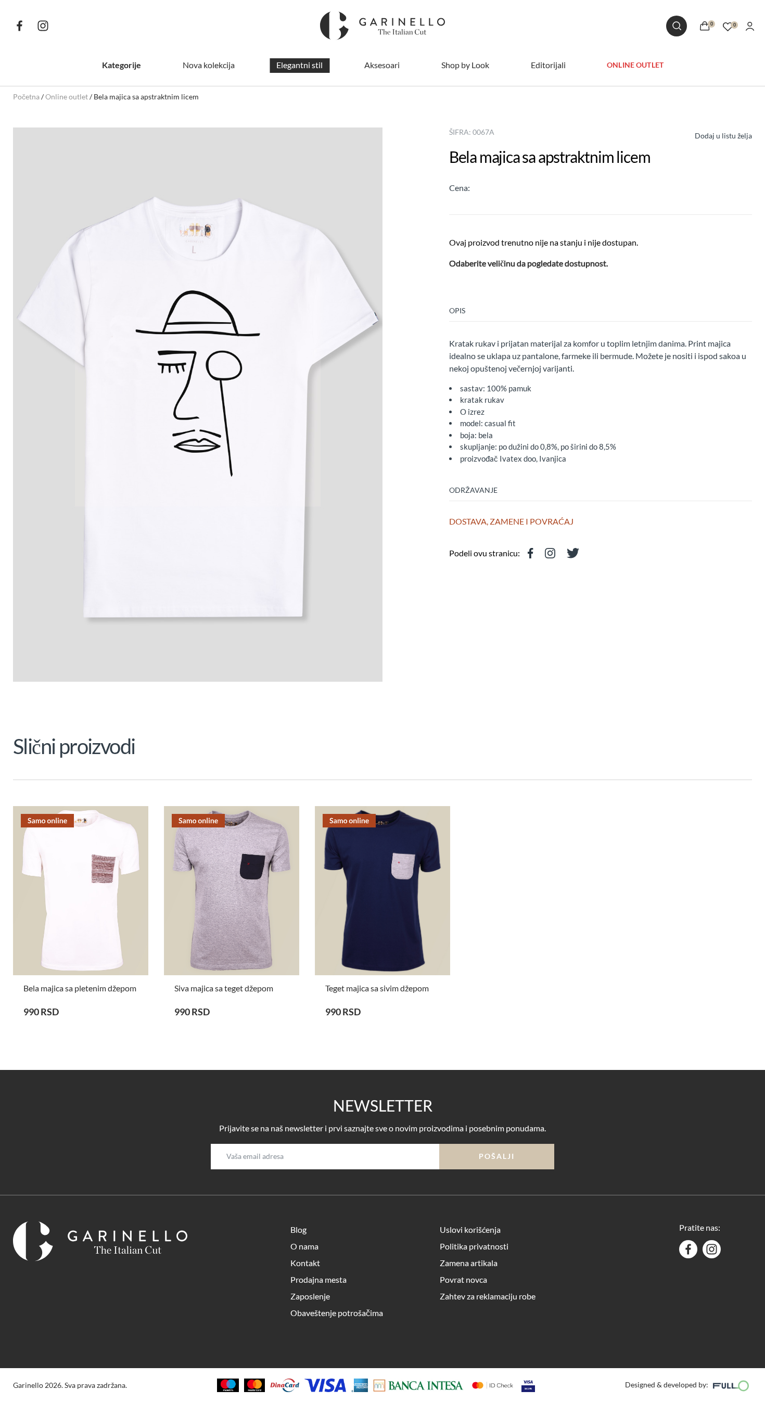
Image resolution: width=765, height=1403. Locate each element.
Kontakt (305, 1263)
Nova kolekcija (209, 65)
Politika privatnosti (474, 1246)
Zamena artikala (469, 1263)
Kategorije (121, 65)
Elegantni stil (299, 65)
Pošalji (497, 1156)
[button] (714, 134)
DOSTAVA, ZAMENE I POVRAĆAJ (511, 521)
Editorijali (548, 65)
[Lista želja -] (728, 25)
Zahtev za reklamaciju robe (488, 1296)
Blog (298, 1229)
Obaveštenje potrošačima (336, 1313)
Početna (26, 96)
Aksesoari (382, 65)
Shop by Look (465, 65)
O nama (304, 1246)
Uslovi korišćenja (470, 1229)
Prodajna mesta (318, 1279)
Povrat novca (463, 1279)
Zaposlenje (310, 1296)
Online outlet (635, 64)
